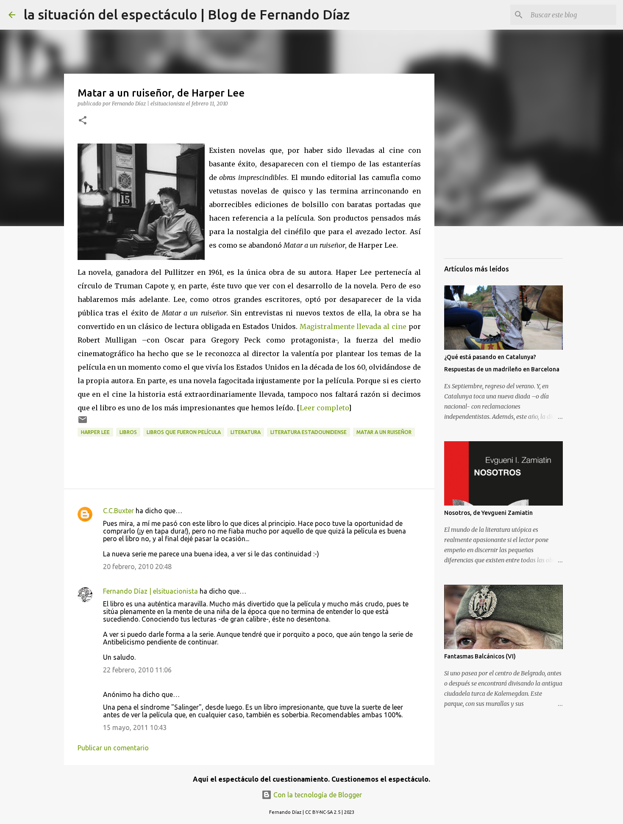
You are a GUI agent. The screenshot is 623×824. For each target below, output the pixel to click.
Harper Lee (95, 432)
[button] (83, 121)
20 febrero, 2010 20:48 (137, 566)
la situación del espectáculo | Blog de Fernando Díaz (187, 14)
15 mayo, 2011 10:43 (135, 727)
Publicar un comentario (113, 748)
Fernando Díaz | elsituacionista (150, 591)
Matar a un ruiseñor (384, 432)
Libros (128, 432)
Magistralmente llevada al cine (353, 326)
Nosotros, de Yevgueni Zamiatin (488, 512)
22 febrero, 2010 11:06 (137, 670)
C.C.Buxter (118, 510)
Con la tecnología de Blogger (317, 795)
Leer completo (324, 408)
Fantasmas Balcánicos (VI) (480, 656)
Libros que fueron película (184, 432)
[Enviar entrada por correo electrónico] (83, 423)
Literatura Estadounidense (308, 432)
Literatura (246, 432)
